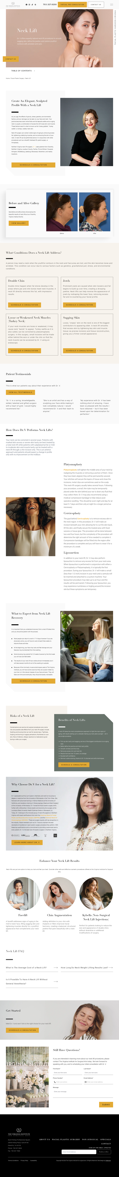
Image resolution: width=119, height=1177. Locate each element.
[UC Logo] (26, 835)
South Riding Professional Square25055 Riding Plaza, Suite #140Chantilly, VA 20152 (19, 1142)
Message (56, 1087)
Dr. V (34, 147)
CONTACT (106, 1144)
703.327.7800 (15, 1151)
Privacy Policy (24, 1160)
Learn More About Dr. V (27, 842)
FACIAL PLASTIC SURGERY (66, 1139)
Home (8, 78)
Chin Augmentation (59, 915)
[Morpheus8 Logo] (55, 835)
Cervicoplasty (83, 518)
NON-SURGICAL (90, 1139)
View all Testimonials (20, 392)
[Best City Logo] (35, 835)
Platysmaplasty (70, 469)
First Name (56, 1068)
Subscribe (104, 1152)
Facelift (22, 915)
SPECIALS (105, 1139)
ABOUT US (44, 1139)
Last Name (87, 1068)
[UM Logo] (15, 835)
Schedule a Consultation (33, 165)
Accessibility (33, 1160)
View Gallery (19, 223)
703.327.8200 (50, 4)
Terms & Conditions (13, 1160)
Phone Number (58, 1078)
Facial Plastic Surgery (17, 78)
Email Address (88, 1078)
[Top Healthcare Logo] (45, 835)
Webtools (108, 1160)
